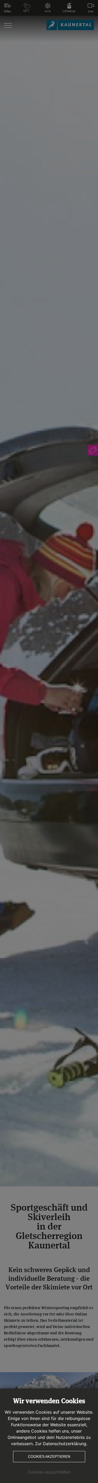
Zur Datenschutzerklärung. (61, 1443)
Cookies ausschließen (49, 1472)
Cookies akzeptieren (49, 1456)
